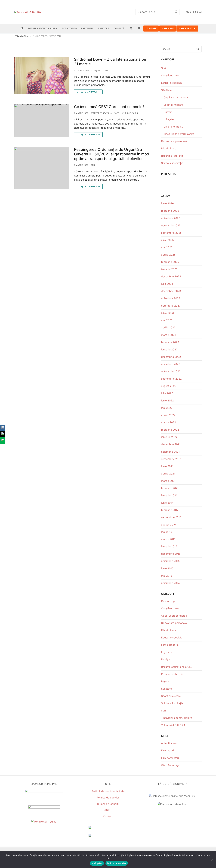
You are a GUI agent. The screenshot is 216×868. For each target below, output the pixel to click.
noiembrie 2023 (170, 298)
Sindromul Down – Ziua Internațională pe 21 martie (110, 61)
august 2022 (168, 386)
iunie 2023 (167, 312)
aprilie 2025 (168, 254)
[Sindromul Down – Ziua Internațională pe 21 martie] (41, 75)
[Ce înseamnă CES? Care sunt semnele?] (41, 120)
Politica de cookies (108, 797)
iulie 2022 (167, 393)
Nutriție (168, 112)
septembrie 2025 (171, 232)
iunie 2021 (167, 466)
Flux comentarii (170, 757)
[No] (212, 859)
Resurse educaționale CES (105, 113)
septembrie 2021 (171, 459)
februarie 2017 (169, 510)
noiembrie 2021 (170, 451)
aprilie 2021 (168, 473)
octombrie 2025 (171, 225)
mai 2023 (167, 320)
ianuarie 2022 (169, 437)
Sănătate (166, 90)
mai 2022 (167, 407)
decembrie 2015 (170, 553)
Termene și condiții (108, 803)
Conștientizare (100, 70)
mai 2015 (166, 575)
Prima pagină (22, 36)
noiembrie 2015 (170, 561)
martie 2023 (168, 334)
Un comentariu (130, 113)
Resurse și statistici (172, 155)
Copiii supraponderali (176, 97)
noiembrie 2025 (170, 218)
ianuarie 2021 (169, 495)
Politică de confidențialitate (108, 791)
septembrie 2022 (171, 378)
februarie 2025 (170, 261)
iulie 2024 (167, 283)
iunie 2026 (167, 203)
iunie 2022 (167, 400)
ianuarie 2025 (169, 269)
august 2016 (168, 524)
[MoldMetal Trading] (43, 821)
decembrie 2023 (171, 291)
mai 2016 (166, 531)
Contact (108, 816)
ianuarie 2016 (169, 546)
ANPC (107, 810)
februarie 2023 (170, 342)
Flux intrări (167, 750)
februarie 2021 (170, 488)
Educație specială (171, 82)
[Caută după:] (181, 49)
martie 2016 (168, 539)
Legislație (167, 652)
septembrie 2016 (171, 517)
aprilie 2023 (168, 327)
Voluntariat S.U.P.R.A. (173, 725)
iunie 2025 (167, 240)
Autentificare (168, 743)
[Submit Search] (176, 12)
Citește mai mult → (88, 91)
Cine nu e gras (169, 601)
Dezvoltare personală (174, 141)
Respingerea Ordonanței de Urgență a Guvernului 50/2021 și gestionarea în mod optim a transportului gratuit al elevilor (111, 154)
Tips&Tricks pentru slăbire (179, 133)
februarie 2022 (170, 429)
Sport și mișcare (173, 104)
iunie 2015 (167, 568)
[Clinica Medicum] (44, 791)
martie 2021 (168, 480)
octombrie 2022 (171, 371)
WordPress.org (170, 765)
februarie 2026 (170, 210)
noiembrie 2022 (170, 364)
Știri (93, 165)
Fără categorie (170, 644)
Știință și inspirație (172, 163)
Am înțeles (96, 863)
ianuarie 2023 (169, 349)
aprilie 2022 (168, 415)
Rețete (170, 119)
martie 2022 (168, 422)
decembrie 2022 (171, 356)
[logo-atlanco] (44, 807)
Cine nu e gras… (173, 126)
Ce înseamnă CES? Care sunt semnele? (109, 106)
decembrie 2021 (170, 444)
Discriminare (168, 148)
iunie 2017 (167, 502)
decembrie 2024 (171, 276)
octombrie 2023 (171, 305)
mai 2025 (167, 247)
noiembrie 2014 (170, 583)
